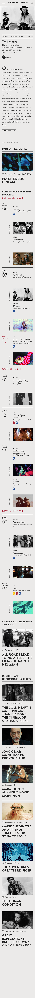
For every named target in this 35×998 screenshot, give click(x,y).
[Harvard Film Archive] (18, 2)
